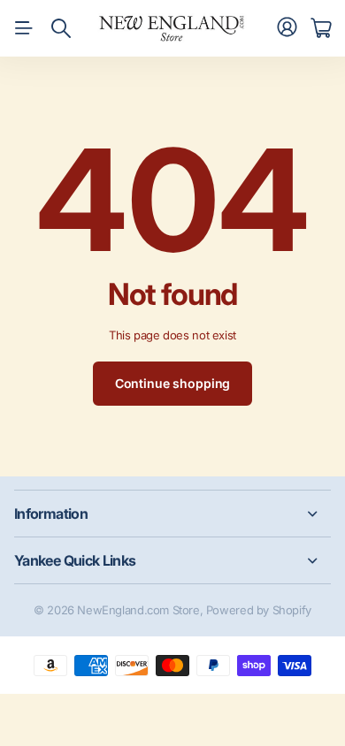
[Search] (61, 28)
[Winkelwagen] (320, 28)
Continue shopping (173, 383)
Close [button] (172, 513)
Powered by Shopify (258, 610)
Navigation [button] (24, 28)
